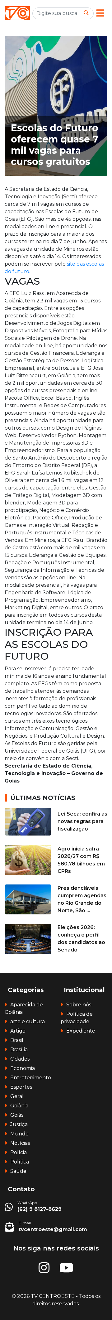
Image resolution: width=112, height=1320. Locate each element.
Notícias (20, 1143)
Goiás (16, 1115)
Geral (17, 1096)
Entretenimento (30, 1078)
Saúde (18, 1171)
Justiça (19, 1124)
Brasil (16, 1040)
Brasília (19, 1050)
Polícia (18, 1152)
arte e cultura (27, 1021)
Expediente (80, 1031)
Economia (22, 1068)
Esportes (21, 1087)
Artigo (18, 1031)
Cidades (20, 1059)
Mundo (19, 1134)
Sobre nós (78, 1005)
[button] (100, 13)
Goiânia (19, 1106)
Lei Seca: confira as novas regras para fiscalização (82, 821)
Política (19, 1162)
